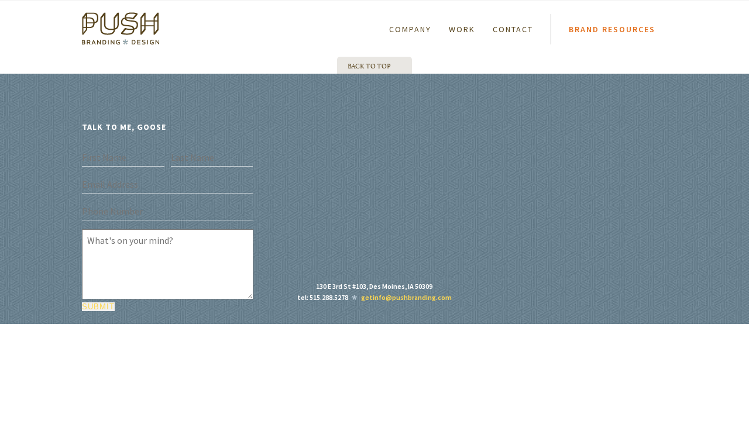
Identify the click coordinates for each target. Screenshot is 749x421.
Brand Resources (612, 29)
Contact (513, 29)
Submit (98, 306)
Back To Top (369, 65)
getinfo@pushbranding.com (406, 297)
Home (89, 16)
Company (410, 29)
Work (462, 29)
